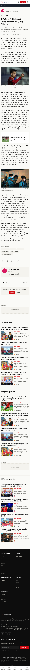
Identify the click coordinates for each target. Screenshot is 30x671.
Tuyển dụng (3, 599)
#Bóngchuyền (17, 503)
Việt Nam (7, 15)
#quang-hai (5, 249)
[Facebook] (2, 633)
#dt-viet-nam (5, 251)
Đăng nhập (23, 2)
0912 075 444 (6, 626)
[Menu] (28, 2)
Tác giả (17, 587)
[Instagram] (9, 633)
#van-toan (13, 249)
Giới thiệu (3, 594)
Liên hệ (2, 596)
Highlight (18, 582)
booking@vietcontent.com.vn (9, 624)
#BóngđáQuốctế (17, 402)
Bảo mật (3, 604)
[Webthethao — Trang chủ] (5, 2)
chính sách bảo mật (13, 650)
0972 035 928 (14, 626)
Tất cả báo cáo (19, 556)
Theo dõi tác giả (14, 274)
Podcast (3, 580)
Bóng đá (2, 15)
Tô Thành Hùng (8, 11)
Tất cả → (6, 5)
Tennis (2, 561)
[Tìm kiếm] (18, 2)
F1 (1, 568)
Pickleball (3, 563)
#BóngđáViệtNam (17, 331)
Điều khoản (3, 601)
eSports (2, 570)
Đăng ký (18, 292)
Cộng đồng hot (19, 585)
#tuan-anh (21, 249)
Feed (17, 580)
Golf (2, 565)
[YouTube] (6, 633)
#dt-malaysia (14, 251)
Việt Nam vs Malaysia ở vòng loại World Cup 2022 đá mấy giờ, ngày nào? (18, 139)
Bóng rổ (2, 558)
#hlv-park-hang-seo (7, 254)
